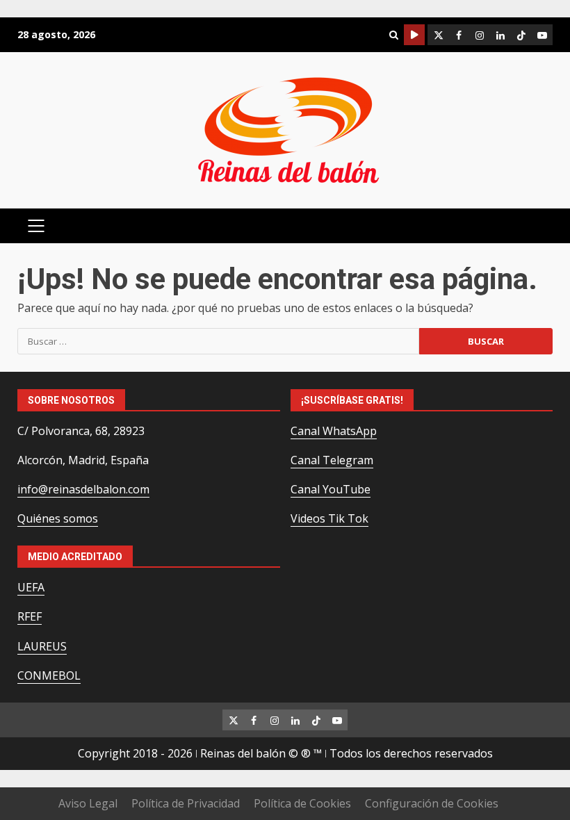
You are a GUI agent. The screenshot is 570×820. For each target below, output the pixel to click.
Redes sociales (414, 34)
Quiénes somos (57, 518)
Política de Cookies (302, 803)
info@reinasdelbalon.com (83, 489)
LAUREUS (42, 646)
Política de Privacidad (185, 803)
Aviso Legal (87, 803)
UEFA (30, 587)
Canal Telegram (332, 460)
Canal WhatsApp (334, 430)
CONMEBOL (49, 675)
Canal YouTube (330, 489)
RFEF (29, 616)
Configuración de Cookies (431, 803)
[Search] (393, 35)
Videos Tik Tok (329, 518)
